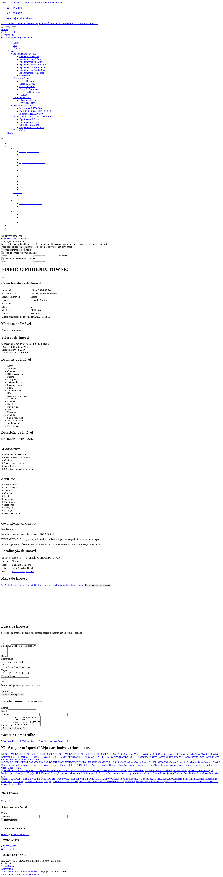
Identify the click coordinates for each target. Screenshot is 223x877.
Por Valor (17, 105)
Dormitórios (7, 658)
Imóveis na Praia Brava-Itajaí (27, 116)
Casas (16, 78)
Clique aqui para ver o (97, 585)
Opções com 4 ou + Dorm (31, 127)
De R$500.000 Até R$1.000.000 (35, 111)
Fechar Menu (19, 130)
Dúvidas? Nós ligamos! (12, 694)
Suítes (4, 664)
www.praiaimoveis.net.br (27, 874)
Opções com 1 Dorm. (29, 119)
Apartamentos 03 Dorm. (31, 62)
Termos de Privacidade (12, 250)
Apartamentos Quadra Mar (32, 70)
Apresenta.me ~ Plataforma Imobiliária (19, 871)
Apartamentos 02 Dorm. (31, 59)
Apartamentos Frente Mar (31, 73)
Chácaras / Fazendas (29, 100)
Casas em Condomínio (30, 92)
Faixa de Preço (8, 676)
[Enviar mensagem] (69, 256)
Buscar (5, 691)
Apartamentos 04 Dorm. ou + (33, 64)
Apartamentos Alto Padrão (32, 67)
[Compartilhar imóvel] (2, 277)
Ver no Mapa (7, 866)
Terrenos (17, 97)
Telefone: (5, 714)
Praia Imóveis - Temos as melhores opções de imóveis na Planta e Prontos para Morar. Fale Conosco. (49, 23)
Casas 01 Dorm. (27, 81)
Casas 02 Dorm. (27, 83)
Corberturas (25, 75)
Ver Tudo (31, 53)
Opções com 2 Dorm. (29, 122)
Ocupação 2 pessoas (29, 56)
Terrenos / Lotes (27, 103)
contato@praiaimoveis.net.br (21, 18)
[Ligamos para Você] (11, 236)
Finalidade (6, 645)
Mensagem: (6, 725)
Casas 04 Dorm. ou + (29, 89)
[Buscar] (2, 27)
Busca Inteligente (9, 685)
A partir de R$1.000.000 (31, 114)
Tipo (3, 643)
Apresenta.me (7, 869)
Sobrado (23, 94)
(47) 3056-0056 (14, 8)
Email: (4, 711)
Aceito (28, 250)
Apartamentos (20, 53)
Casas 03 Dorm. (27, 86)
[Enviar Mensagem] (60, 262)
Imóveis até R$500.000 (30, 108)
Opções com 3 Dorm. (29, 124)
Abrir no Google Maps (23, 571)
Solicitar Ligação (9, 820)
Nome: (4, 707)
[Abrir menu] (2, 138)
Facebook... (6, 801)
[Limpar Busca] (11, 692)
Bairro (4, 656)
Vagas (4, 670)
